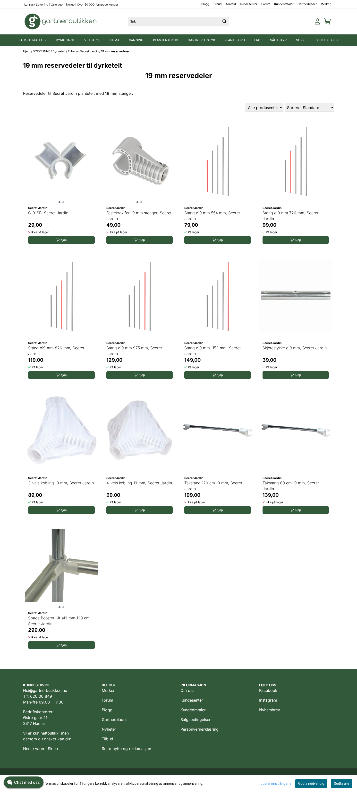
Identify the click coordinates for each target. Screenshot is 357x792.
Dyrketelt (59, 51)
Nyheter (109, 729)
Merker (326, 4)
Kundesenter (248, 4)
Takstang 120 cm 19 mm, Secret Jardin (213, 485)
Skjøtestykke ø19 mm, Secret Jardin (295, 347)
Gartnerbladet (307, 4)
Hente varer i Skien (40, 748)
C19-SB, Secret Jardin (48, 212)
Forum (265, 4)
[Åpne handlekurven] (327, 21)
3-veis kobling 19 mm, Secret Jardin (61, 482)
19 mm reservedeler (115, 51)
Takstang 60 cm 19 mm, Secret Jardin (291, 485)
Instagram (268, 700)
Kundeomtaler (284, 4)
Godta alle (341, 783)
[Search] (224, 21)
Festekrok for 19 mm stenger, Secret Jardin (138, 215)
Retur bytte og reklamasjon (126, 748)
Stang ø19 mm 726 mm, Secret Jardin (290, 215)
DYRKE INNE (42, 51)
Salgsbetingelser (195, 719)
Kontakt (230, 4)
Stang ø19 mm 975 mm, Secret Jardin (134, 350)
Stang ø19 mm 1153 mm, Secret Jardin (212, 350)
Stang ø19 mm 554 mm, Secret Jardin (212, 215)
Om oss (187, 690)
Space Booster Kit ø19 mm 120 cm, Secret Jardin (59, 621)
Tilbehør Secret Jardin (83, 51)
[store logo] (60, 21)
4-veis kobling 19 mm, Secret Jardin (139, 482)
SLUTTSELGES (327, 40)
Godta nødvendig (311, 783)
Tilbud (217, 4)
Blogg (205, 4)
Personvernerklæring (199, 729)
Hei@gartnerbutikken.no (45, 690)
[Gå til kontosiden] (317, 21)
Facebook (268, 690)
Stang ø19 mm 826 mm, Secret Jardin (56, 350)
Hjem (27, 51)
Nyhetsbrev (269, 709)
